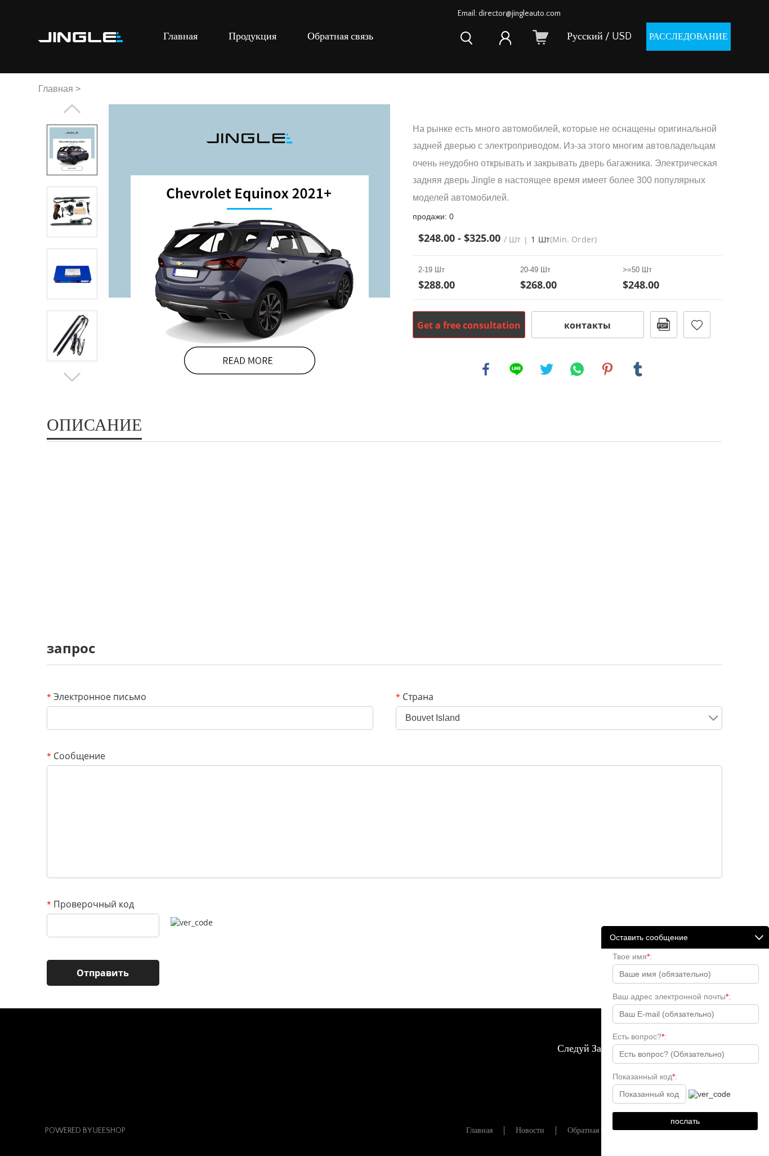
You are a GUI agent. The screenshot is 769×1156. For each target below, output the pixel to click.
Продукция (252, 36)
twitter (546, 369)
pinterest (607, 369)
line (516, 369)
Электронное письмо (96, 696)
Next (72, 377)
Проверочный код (90, 904)
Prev (72, 108)
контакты (587, 325)
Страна (414, 696)
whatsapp (577, 369)
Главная (180, 36)
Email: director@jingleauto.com (509, 13)
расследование (688, 37)
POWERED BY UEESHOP (85, 1130)
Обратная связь (340, 36)
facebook (485, 369)
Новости (530, 1130)
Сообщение (76, 756)
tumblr (637, 369)
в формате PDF (663, 324)
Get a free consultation (469, 325)
